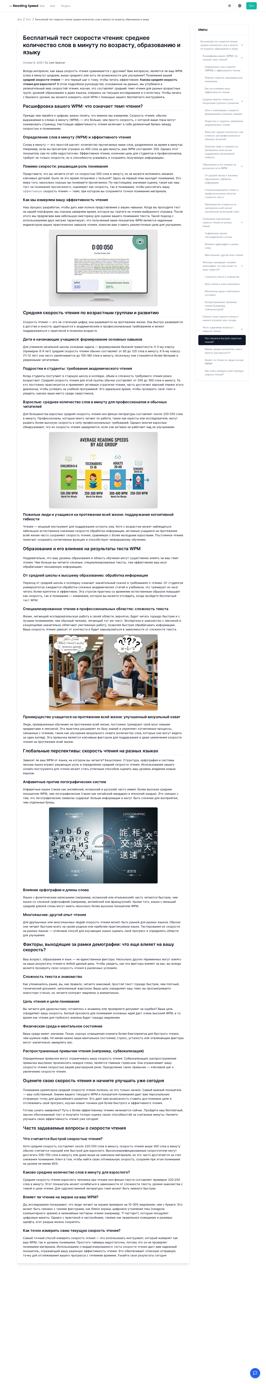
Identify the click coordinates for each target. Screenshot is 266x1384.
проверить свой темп (157, 389)
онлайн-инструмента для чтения (46, 769)
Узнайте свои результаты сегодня (142, 1255)
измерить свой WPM (83, 97)
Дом (42, 6)
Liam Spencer (57, 62)
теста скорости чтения (130, 1246)
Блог (52, 6)
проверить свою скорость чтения (59, 968)
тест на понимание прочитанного (47, 187)
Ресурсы (65, 6)
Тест (251, 6)
